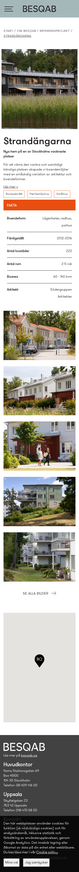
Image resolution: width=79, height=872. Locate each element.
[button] (9, 9)
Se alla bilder (35, 593)
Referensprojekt (55, 31)
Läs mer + (11, 187)
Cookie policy (47, 852)
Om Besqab (26, 31)
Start (8, 31)
